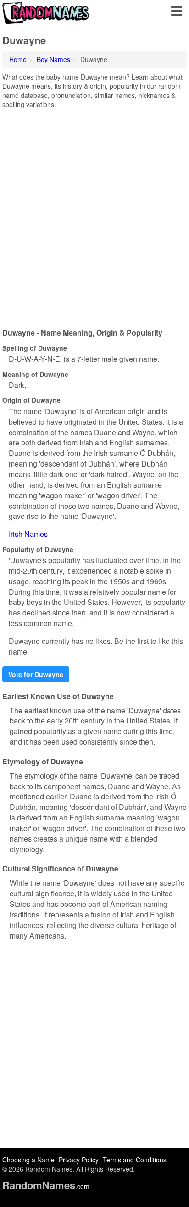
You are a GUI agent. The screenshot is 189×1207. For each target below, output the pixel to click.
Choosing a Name (28, 1159)
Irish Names (28, 534)
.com (45, 1186)
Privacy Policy (79, 1159)
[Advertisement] (94, 215)
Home (18, 59)
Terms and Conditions (135, 1159)
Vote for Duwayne (35, 674)
